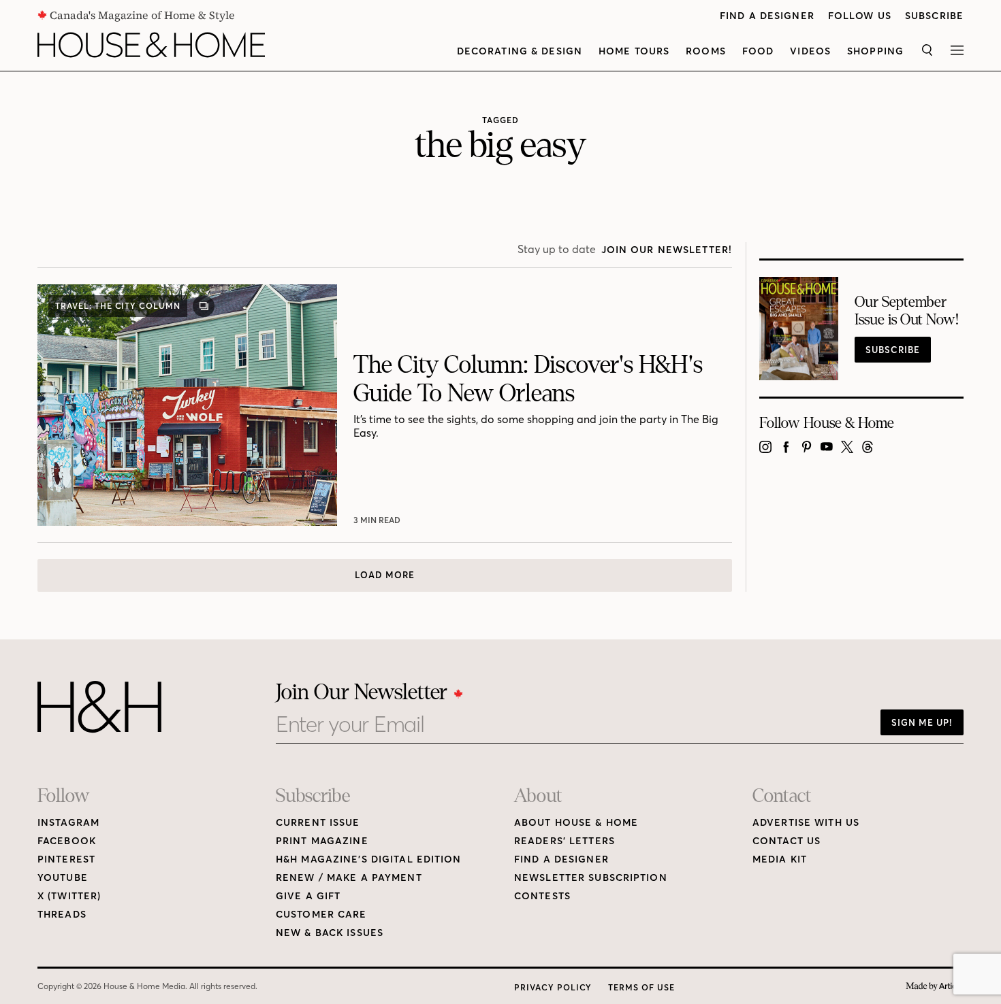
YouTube (62, 878)
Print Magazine (322, 841)
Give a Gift (308, 896)
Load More (385, 574)
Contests (542, 896)
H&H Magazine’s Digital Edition (369, 859)
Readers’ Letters (564, 841)
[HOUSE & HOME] (151, 45)
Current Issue (318, 823)
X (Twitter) (69, 896)
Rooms (706, 51)
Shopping (875, 51)
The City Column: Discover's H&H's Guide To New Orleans (528, 379)
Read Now (378, 520)
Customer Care (321, 914)
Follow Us (859, 16)
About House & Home (576, 823)
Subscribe (934, 16)
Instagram (68, 823)
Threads (61, 914)
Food (758, 51)
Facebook (66, 841)
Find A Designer (767, 16)
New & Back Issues (329, 933)
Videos (810, 51)
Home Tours (634, 51)
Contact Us (786, 841)
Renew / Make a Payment (349, 878)
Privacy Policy (553, 987)
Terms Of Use (641, 987)
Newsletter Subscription (590, 878)
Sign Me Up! (922, 722)
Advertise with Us (805, 823)
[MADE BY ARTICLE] (935, 986)
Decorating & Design (519, 51)
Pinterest (66, 859)
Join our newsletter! (666, 250)
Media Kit (779, 859)
